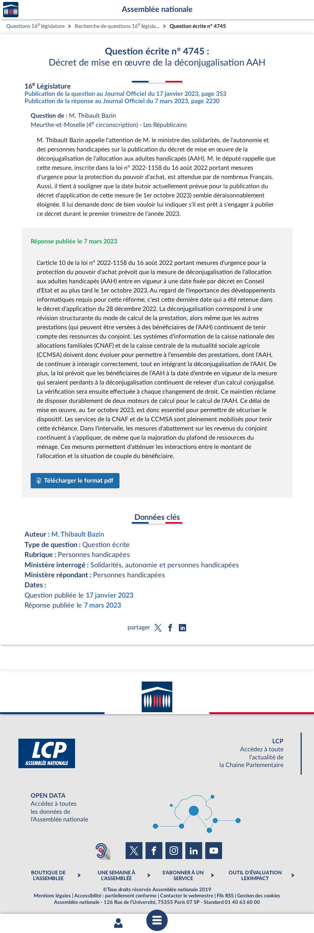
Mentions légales (52, 896)
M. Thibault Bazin (77, 534)
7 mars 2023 (102, 605)
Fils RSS (225, 896)
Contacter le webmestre (186, 896)
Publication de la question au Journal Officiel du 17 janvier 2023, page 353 (125, 94)
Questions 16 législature (35, 25)
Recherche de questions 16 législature (118, 25)
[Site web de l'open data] (157, 807)
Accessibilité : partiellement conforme (115, 896)
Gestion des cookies (258, 896)
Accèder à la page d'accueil (10, 9)
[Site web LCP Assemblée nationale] (157, 753)
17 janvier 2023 (109, 595)
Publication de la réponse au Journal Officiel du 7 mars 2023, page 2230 (122, 101)
